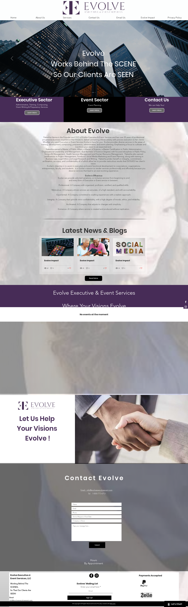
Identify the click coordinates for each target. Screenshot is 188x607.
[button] (67, 17)
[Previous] (12, 58)
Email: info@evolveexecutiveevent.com (96, 490)
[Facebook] (91, 575)
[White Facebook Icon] (185, 301)
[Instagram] (97, 575)
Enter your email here (90, 587)
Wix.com (113, 603)
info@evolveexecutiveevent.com (21, 600)
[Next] (176, 58)
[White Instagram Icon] (185, 306)
